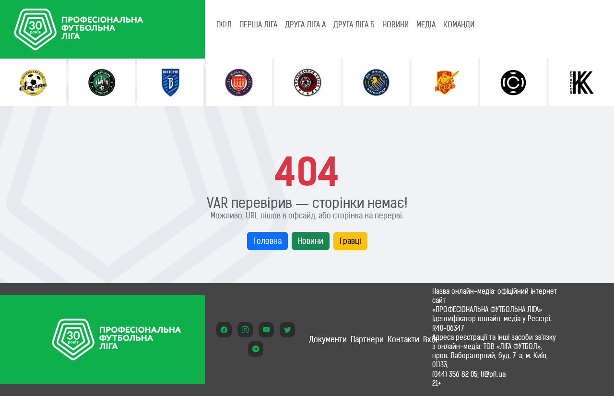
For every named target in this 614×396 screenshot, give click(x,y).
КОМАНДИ (458, 24)
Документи (328, 339)
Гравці (350, 241)
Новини (310, 241)
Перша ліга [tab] (258, 24)
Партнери (367, 339)
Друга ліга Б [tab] (354, 24)
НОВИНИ (395, 24)
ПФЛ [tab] (224, 24)
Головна (267, 241)
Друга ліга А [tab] (305, 24)
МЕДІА (426, 24)
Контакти (403, 339)
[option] (33, 82)
